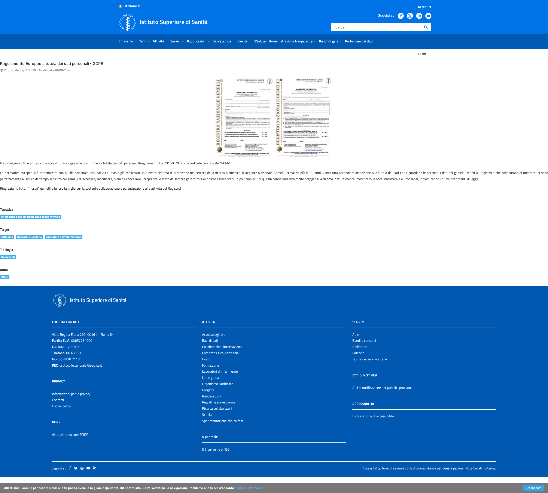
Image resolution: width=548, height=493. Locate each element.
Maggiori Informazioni (249, 488)
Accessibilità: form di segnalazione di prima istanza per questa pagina (413, 468)
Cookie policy (61, 406)
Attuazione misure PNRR (70, 434)
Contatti (58, 399)
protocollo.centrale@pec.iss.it (81, 365)
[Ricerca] (426, 27)
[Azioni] (121, 6)
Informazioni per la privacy (71, 393)
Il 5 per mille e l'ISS (216, 449)
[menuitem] (127, 41)
